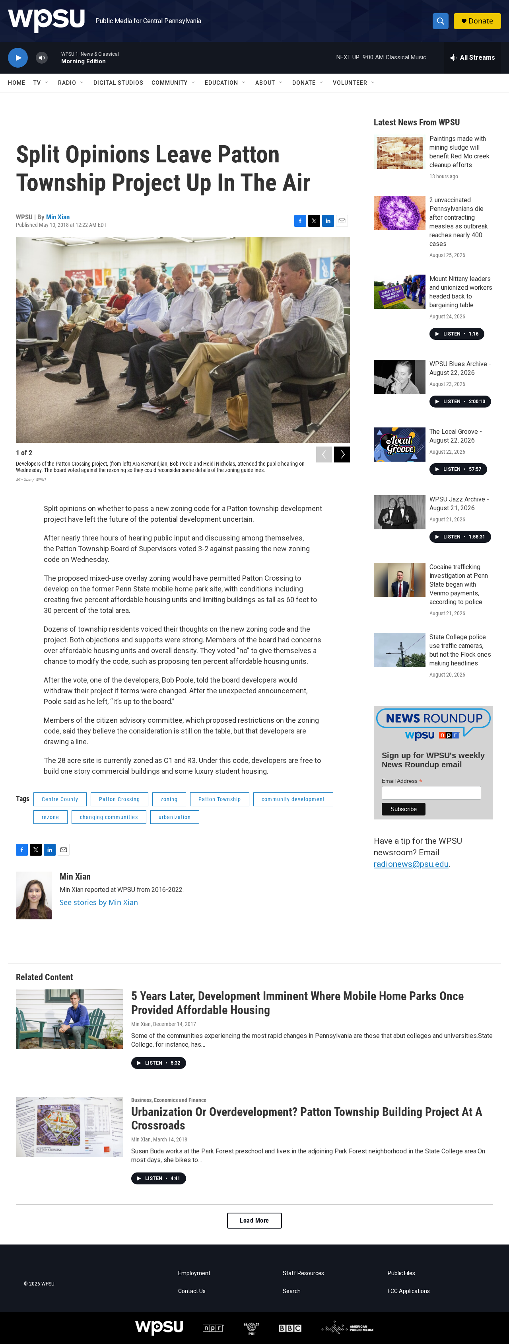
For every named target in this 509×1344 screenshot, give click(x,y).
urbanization (175, 817)
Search (292, 1291)
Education (221, 83)
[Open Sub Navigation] (47, 83)
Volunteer (350, 83)
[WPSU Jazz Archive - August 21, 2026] (399, 512)
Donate (480, 21)
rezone (50, 817)
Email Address (402, 781)
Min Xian (58, 217)
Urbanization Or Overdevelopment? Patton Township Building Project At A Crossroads (306, 1119)
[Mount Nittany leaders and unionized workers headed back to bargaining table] (399, 292)
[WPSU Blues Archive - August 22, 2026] (399, 377)
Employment (194, 1273)
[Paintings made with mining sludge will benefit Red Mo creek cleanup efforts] (399, 152)
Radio (67, 83)
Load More (254, 1220)
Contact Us (192, 1291)
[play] (18, 57)
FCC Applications (409, 1291)
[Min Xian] (34, 895)
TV (37, 83)
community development (293, 799)
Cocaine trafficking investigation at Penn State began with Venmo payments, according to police (458, 584)
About (265, 83)
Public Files (401, 1273)
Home (16, 83)
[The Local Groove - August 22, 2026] (399, 444)
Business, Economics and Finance (168, 1100)
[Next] (342, 454)
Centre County (60, 799)
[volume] (42, 58)
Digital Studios (118, 83)
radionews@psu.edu (411, 864)
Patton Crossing (119, 799)
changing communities (109, 817)
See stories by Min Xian (99, 902)
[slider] (54, 57)
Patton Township (219, 799)
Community (170, 83)
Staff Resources (303, 1273)
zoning (169, 799)
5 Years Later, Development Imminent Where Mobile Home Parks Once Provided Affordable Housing (297, 1003)
